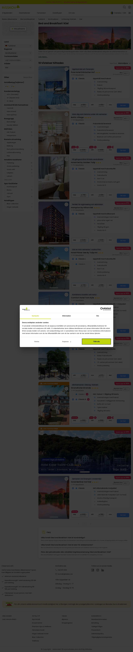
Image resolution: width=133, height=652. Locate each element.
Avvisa (36, 341)
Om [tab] (97, 316)
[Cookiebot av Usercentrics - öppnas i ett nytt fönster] (102, 309)
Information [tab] (66, 316)
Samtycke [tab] (35, 316)
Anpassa (65, 341)
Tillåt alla (96, 341)
